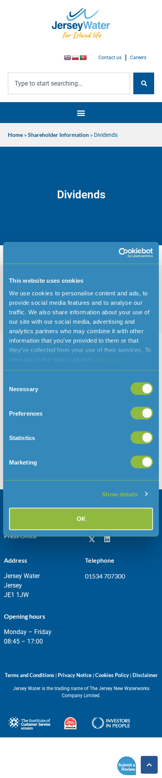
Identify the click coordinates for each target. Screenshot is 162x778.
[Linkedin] (107, 539)
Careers (138, 57)
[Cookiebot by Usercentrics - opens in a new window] (118, 253)
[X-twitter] (91, 539)
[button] (81, 112)
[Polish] (75, 57)
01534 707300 (105, 576)
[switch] (142, 413)
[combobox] (69, 83)
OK (81, 518)
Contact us (110, 57)
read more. (109, 359)
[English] (67, 57)
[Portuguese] (83, 57)
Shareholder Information (58, 135)
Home (15, 135)
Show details (120, 494)
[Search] (143, 83)
